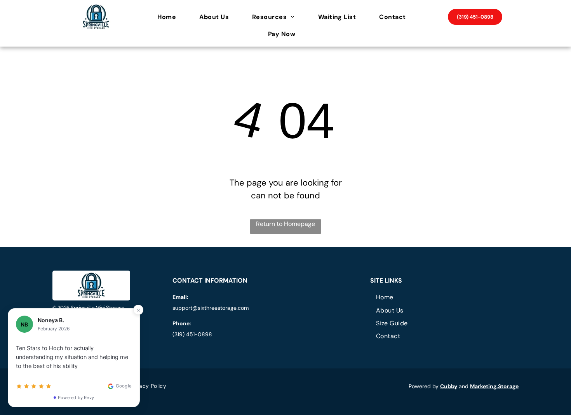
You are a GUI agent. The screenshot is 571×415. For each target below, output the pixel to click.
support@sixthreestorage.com (210, 307)
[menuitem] (170, 17)
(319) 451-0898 (192, 334)
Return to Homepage (285, 224)
